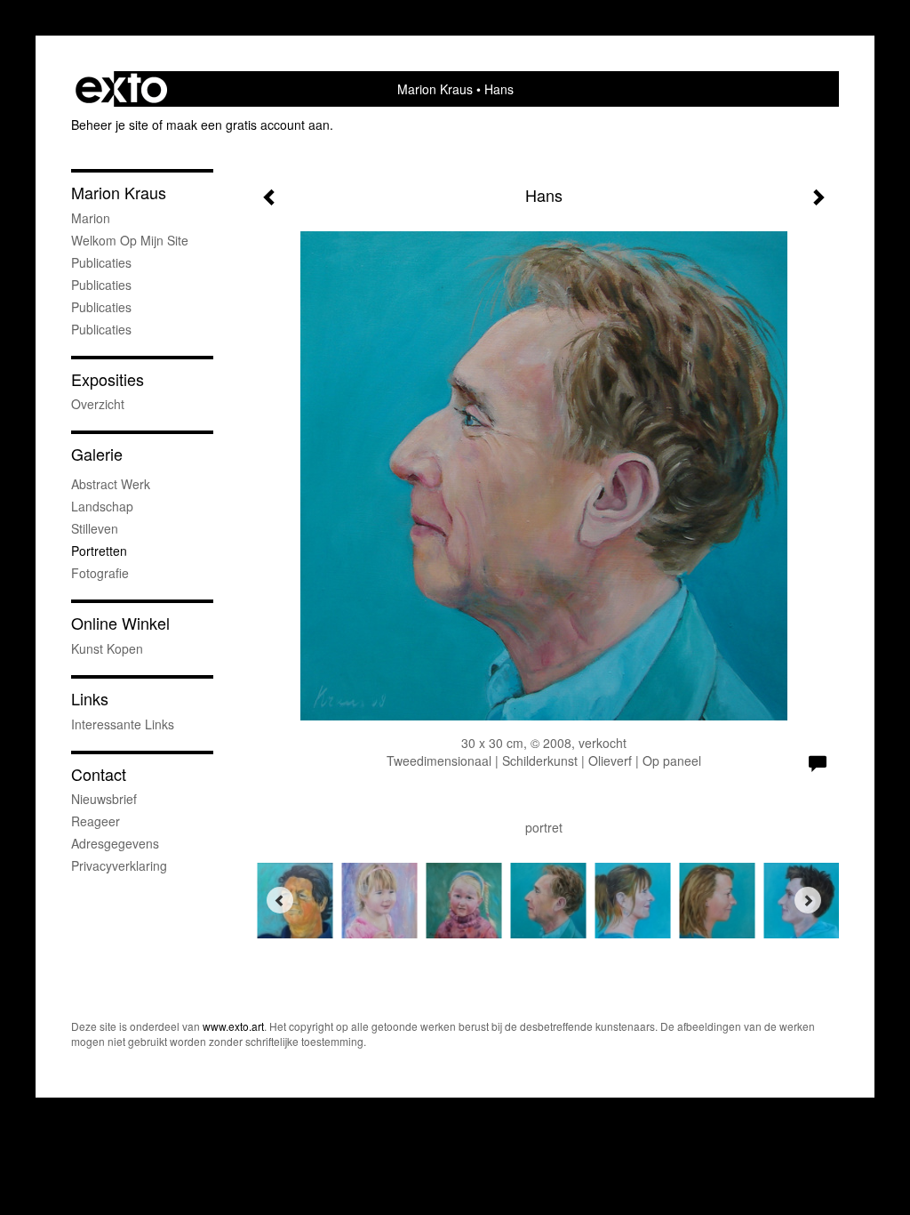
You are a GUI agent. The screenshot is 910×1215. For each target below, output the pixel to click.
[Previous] (280, 900)
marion (90, 218)
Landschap (102, 506)
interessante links (122, 724)
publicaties (101, 329)
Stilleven (94, 528)
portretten (99, 550)
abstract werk (110, 484)
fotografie (100, 573)
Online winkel (120, 623)
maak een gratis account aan (248, 124)
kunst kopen (107, 648)
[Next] (807, 900)
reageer (95, 821)
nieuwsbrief (104, 799)
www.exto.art (233, 1026)
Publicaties (101, 262)
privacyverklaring (119, 865)
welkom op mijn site (129, 240)
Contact (98, 774)
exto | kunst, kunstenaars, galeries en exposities (121, 89)
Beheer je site (109, 124)
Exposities (107, 379)
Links (89, 699)
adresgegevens (115, 843)
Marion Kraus (435, 89)
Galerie (97, 454)
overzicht (97, 404)
